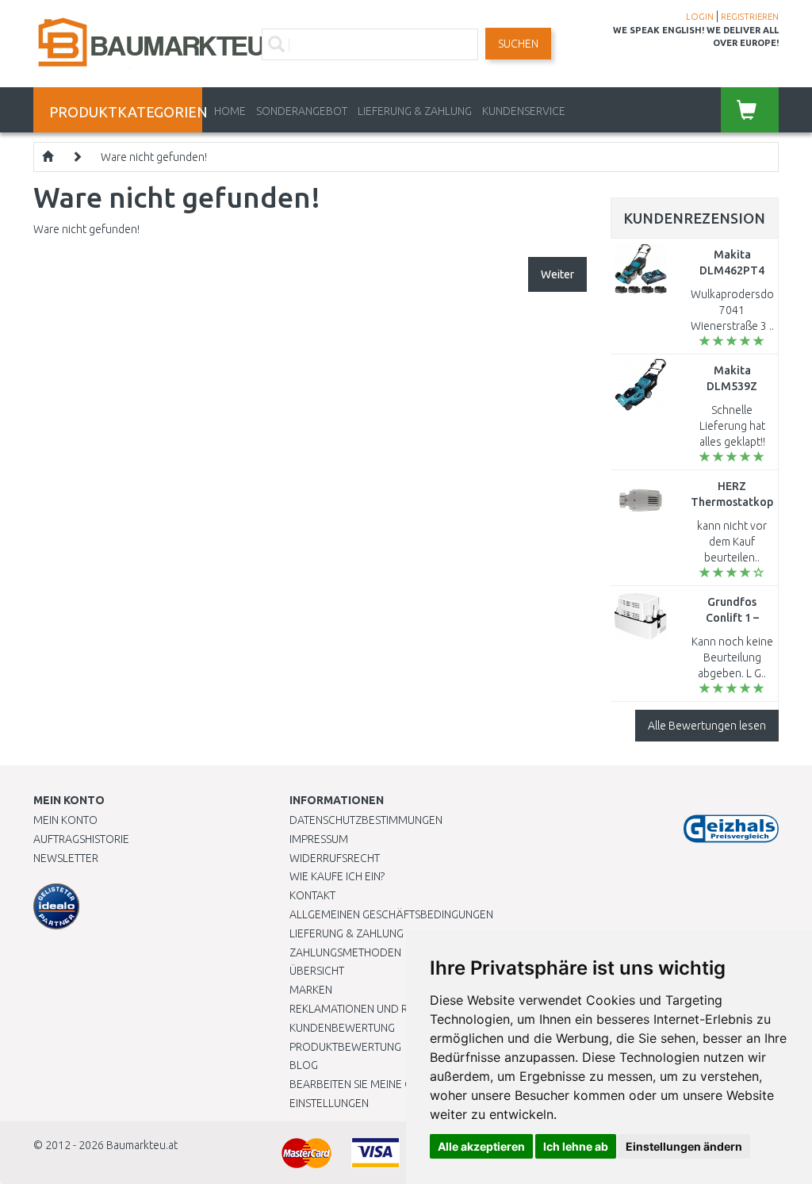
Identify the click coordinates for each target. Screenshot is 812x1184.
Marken (310, 989)
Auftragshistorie (81, 839)
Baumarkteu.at (142, 1145)
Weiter (557, 274)
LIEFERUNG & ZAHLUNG (415, 111)
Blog (303, 1065)
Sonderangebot (301, 111)
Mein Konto (65, 820)
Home (230, 111)
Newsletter (65, 858)
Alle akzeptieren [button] (481, 1146)
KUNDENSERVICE (523, 111)
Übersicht (316, 970)
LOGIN (700, 16)
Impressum (318, 839)
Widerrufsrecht (334, 858)
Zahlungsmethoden (345, 952)
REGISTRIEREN (750, 16)
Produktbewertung (345, 1046)
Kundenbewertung (342, 1027)
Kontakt (312, 895)
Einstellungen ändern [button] (684, 1146)
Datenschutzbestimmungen (365, 820)
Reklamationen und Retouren (372, 1008)
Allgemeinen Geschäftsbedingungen (391, 914)
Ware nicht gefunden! (154, 157)
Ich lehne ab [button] (575, 1146)
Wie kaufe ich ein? (337, 876)
